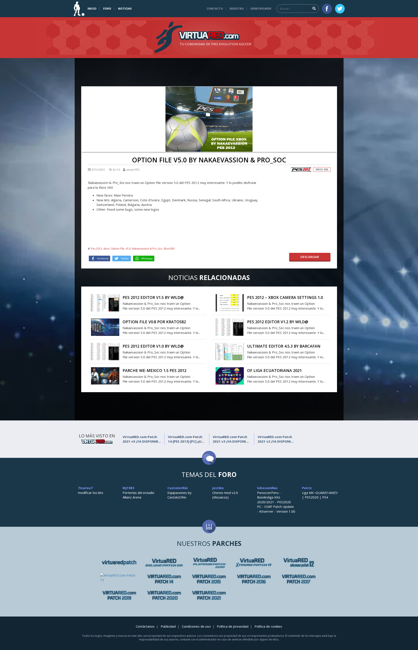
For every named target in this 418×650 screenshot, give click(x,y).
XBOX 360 (321, 169)
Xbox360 (168, 248)
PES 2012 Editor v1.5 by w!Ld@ (153, 297)
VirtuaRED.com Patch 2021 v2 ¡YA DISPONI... (275, 439)
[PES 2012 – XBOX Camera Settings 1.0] (230, 302)
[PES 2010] (254, 563)
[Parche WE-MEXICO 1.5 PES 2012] (105, 375)
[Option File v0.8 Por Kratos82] (105, 327)
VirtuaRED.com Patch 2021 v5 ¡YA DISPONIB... (142, 439)
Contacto (215, 8)
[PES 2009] (209, 563)
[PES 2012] (301, 169)
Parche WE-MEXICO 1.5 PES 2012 (154, 370)
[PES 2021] (209, 595)
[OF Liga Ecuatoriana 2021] (230, 375)
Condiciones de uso (196, 626)
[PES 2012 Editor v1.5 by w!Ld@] (105, 302)
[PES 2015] (209, 579)
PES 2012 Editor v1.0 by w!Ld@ (153, 346)
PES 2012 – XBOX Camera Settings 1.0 (285, 297)
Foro (107, 8)
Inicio (92, 8)
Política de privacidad (232, 626)
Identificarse (261, 8)
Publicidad (168, 626)
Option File (117, 248)
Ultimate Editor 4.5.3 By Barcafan (283, 346)
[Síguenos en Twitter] (340, 8)
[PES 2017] (299, 579)
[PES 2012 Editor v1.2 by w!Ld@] (230, 327)
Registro (237, 8)
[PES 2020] (164, 595)
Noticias (125, 8)
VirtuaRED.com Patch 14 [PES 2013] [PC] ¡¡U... (186, 439)
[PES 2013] (164, 579)
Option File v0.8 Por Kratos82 (154, 321)
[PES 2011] (299, 563)
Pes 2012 (96, 248)
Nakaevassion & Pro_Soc (147, 248)
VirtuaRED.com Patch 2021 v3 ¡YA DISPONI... (231, 439)
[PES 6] (119, 563)
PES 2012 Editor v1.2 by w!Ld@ (277, 321)
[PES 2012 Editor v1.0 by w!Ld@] (105, 351)
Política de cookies (268, 626)
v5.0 (128, 248)
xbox (106, 248)
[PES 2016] (254, 579)
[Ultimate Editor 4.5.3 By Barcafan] (230, 351)
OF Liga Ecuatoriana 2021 (274, 370)
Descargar (309, 257)
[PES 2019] (119, 595)
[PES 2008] (164, 563)
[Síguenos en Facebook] (327, 9)
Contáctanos (145, 626)
